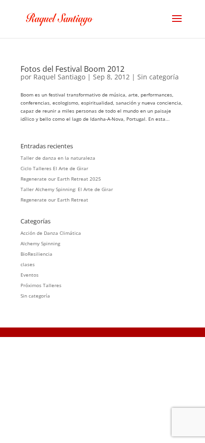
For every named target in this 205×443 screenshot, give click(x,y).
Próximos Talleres (41, 285)
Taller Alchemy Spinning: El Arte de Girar (66, 189)
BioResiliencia (36, 253)
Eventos (29, 274)
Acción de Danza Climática (50, 233)
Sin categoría (158, 76)
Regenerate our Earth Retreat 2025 (60, 178)
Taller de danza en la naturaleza (57, 157)
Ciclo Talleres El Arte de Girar (54, 168)
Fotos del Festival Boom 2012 (72, 69)
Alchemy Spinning (40, 243)
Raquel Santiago (59, 76)
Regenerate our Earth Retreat (54, 199)
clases (27, 264)
